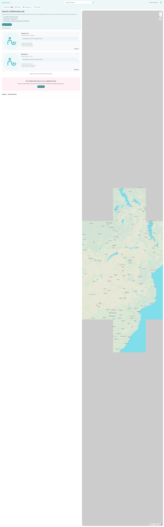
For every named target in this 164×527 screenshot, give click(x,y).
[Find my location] (160, 19)
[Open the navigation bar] (161, 2)
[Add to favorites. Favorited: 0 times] (77, 33)
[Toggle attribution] (161, 524)
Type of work (8, 7)
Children (18, 7)
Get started (41, 86)
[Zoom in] (160, 13)
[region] (122, 268)
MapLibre (151, 524)
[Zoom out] (160, 15)
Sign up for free (7, 24)
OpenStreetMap (158, 524)
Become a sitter (153, 2)
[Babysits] (6, 2)
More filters (37, 7)
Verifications (27, 7)
